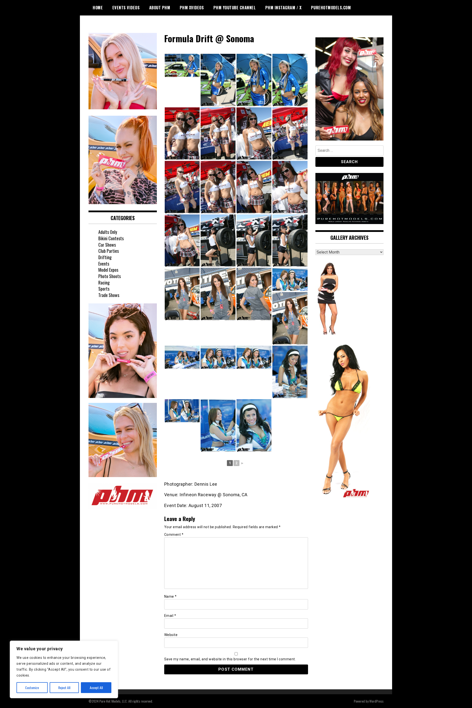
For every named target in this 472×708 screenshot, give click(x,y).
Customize (32, 687)
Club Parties (108, 251)
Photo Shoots (109, 276)
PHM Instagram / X (283, 8)
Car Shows (107, 244)
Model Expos (108, 270)
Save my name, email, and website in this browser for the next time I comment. (230, 659)
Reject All (64, 687)
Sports (103, 288)
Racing (104, 282)
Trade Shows (108, 295)
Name (170, 596)
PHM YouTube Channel (234, 8)
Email (170, 616)
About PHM (159, 8)
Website (171, 635)
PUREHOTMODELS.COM (331, 8)
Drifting (105, 257)
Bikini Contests (111, 238)
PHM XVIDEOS (192, 8)
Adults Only (107, 232)
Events (103, 263)
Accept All (96, 687)
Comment (174, 535)
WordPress (376, 701)
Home (98, 8)
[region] (64, 669)
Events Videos (126, 8)
